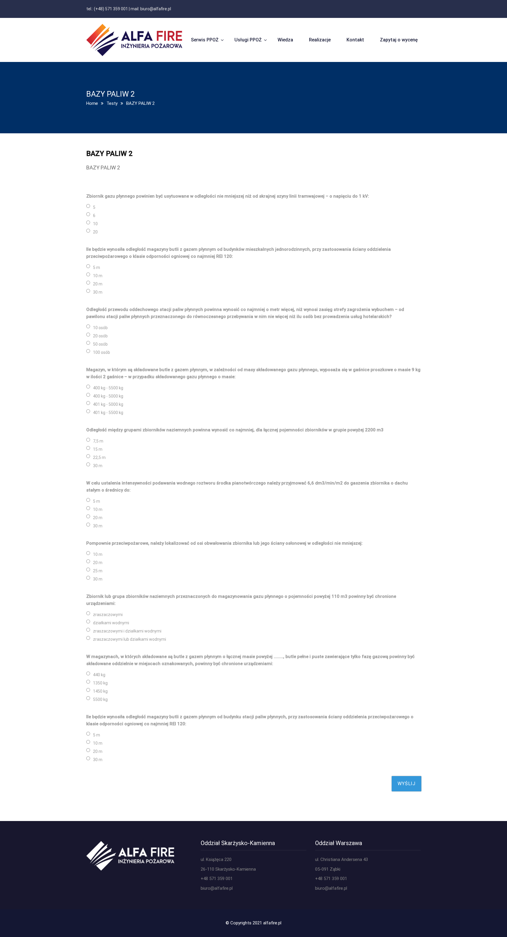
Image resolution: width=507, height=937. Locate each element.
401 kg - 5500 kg (108, 412)
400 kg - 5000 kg (108, 396)
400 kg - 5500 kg (108, 388)
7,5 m (98, 441)
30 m (97, 292)
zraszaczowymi (108, 614)
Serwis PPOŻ (205, 40)
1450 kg (100, 691)
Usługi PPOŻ (248, 40)
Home (92, 103)
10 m (97, 275)
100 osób (101, 352)
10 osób (100, 327)
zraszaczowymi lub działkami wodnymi (129, 639)
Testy (112, 103)
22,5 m (99, 457)
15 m (97, 449)
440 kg (99, 674)
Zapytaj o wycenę (399, 40)
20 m (97, 284)
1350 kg (100, 683)
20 (95, 232)
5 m (96, 267)
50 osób (100, 344)
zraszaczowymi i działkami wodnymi (127, 631)
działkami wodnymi (111, 622)
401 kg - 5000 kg (108, 404)
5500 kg (100, 699)
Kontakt (355, 40)
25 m (97, 570)
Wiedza (285, 40)
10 (95, 223)
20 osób (100, 336)
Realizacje (320, 40)
